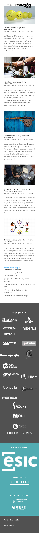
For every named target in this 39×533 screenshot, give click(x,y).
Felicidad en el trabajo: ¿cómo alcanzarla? (15, 28)
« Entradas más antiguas (12, 268)
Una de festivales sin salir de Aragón (16, 296)
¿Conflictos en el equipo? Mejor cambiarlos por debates (16, 83)
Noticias (30, 31)
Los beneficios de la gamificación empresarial (16, 136)
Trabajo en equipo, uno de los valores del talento (18, 241)
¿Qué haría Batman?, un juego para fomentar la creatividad (18, 190)
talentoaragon (11, 31)
